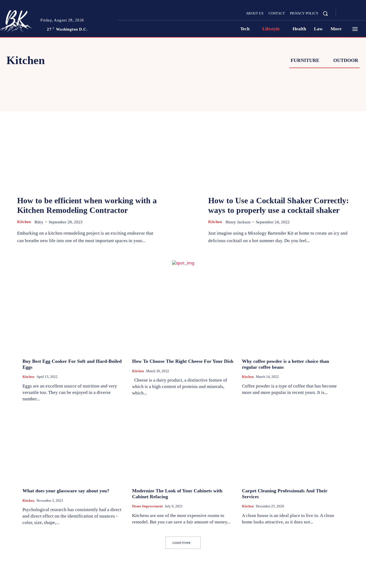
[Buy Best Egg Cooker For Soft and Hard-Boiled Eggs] (73, 316)
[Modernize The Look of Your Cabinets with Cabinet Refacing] (183, 445)
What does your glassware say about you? (66, 490)
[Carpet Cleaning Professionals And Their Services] (292, 445)
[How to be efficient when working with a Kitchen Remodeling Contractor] (87, 136)
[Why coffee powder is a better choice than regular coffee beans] (292, 316)
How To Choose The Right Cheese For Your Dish (182, 361)
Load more (181, 542)
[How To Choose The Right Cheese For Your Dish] (183, 316)
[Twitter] (357, 13)
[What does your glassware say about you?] (73, 445)
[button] (325, 13)
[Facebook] (344, 13)
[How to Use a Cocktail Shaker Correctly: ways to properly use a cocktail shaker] (278, 136)
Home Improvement (147, 506)
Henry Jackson (238, 222)
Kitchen (24, 222)
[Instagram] (351, 13)
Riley (39, 222)
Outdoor (345, 60)
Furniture (305, 60)
